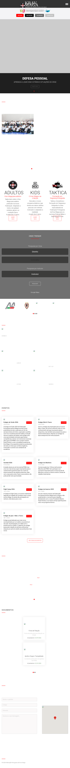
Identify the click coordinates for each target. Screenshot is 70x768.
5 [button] (38, 168)
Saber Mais (13, 218)
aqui (38, 577)
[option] (35, 56)
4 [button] (37, 91)
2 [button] (34, 91)
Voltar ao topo (66, 756)
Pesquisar (35, 283)
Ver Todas (6, 391)
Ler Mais (5, 162)
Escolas (20, 15)
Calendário (39, 15)
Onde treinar (35, 86)
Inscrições (29, 15)
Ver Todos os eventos (35, 540)
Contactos (50, 15)
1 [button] (32, 91)
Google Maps (35, 292)
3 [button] (35, 91)
